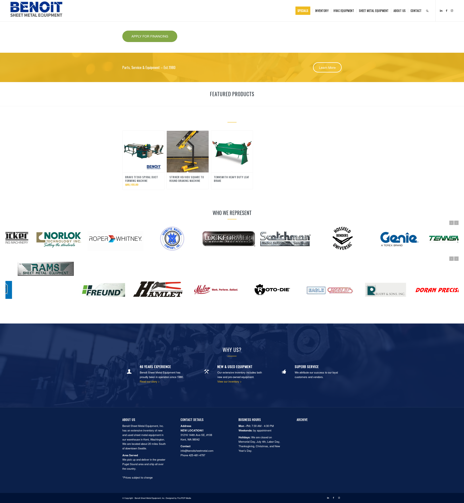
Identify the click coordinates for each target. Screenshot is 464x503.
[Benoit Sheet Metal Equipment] (36, 10)
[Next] (456, 223)
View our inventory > (229, 381)
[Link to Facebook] (446, 10)
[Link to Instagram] (452, 10)
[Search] (427, 10)
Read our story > (150, 381)
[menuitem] (304, 10)
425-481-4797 (197, 455)
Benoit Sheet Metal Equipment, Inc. (150, 497)
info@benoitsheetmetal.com (197, 450)
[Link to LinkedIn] (441, 10)
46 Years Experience (155, 366)
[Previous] (451, 223)
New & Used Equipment (234, 366)
